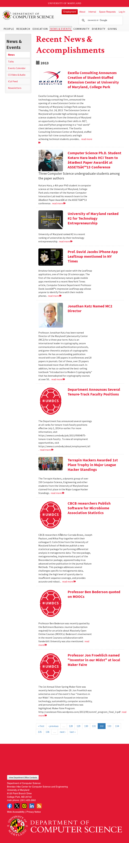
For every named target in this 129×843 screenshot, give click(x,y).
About (82, 11)
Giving (112, 28)
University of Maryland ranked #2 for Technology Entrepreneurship (93, 218)
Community (81, 28)
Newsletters (14, 87)
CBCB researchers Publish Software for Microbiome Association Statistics (89, 508)
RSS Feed (39, 805)
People (9, 28)
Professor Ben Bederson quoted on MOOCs (94, 594)
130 (86, 726)
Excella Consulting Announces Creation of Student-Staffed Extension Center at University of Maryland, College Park (93, 79)
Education (40, 28)
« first (41, 726)
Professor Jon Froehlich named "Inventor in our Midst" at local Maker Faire (94, 660)
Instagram (24, 805)
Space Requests (107, 11)
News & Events (60, 28)
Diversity (98, 28)
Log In (122, 11)
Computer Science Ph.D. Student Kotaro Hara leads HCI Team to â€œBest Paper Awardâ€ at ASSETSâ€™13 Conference (94, 160)
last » (73, 731)
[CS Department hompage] (64, 824)
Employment (69, 11)
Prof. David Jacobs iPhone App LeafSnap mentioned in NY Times (93, 256)
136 (47, 731)
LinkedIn (31, 805)
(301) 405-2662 (28, 800)
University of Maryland (64, 3)
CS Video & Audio (16, 74)
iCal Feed (13, 81)
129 (78, 726)
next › (63, 731)
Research (23, 28)
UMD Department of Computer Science (28, 15)
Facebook (9, 805)
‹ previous (53, 726)
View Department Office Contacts (23, 777)
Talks (11, 61)
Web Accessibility (16, 811)
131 (94, 726)
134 (117, 726)
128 (71, 726)
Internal (92, 11)
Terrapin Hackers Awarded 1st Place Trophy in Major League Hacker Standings (93, 465)
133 (109, 726)
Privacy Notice (33, 811)
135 (40, 731)
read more (57, 203)
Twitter (17, 805)
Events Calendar (16, 68)
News (11, 54)
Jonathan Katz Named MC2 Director (90, 308)
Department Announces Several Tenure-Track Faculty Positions (94, 392)
